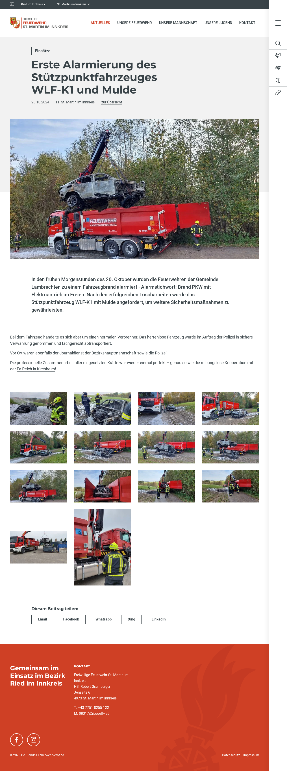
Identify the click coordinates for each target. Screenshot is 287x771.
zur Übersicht (111, 102)
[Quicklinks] (278, 93)
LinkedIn (159, 619)
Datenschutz (231, 755)
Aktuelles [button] (100, 23)
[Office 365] (278, 80)
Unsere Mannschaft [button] (178, 23)
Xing (131, 619)
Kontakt (247, 23)
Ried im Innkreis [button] (32, 4)
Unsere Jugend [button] (218, 23)
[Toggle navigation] (278, 23)
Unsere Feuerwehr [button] (134, 23)
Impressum (251, 755)
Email (42, 619)
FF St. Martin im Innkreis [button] (70, 4)
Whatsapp (104, 619)
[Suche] (278, 43)
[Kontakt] (278, 56)
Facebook (71, 619)
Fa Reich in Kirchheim (36, 369)
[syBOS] (278, 68)
